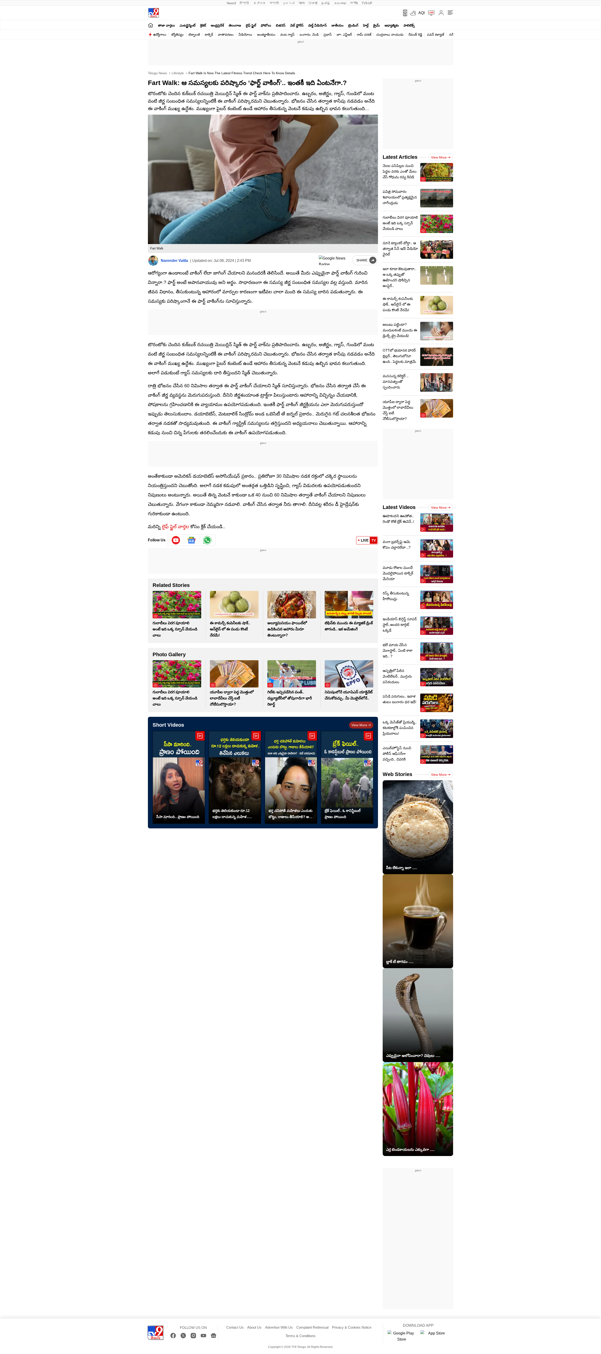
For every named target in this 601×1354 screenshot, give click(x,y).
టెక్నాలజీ (194, 34)
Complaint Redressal (312, 1327)
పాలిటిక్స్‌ (409, 25)
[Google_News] (192, 540)
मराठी (274, 3)
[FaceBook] (173, 1335)
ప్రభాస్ (328, 34)
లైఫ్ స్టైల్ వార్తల (175, 526)
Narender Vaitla (174, 261)
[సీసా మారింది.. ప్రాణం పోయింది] (179, 777)
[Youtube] (176, 540)
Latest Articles (400, 157)
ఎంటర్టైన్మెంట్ (188, 25)
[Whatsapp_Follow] (207, 540)
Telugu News (157, 73)
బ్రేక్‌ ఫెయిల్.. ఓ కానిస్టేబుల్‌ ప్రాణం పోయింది (343, 814)
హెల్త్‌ (366, 25)
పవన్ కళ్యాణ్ (435, 34)
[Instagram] (193, 1335)
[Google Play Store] (401, 1336)
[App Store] (434, 1336)
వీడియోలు (245, 34)
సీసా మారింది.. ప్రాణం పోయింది (177, 817)
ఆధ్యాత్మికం (392, 25)
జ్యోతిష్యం (177, 34)
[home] (150, 25)
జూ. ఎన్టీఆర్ (344, 34)
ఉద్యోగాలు (159, 34)
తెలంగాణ (235, 25)
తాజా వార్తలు (166, 25)
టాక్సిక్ (209, 34)
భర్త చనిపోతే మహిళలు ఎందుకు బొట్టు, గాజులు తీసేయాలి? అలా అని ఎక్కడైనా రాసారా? (291, 814)
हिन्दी (245, 3)
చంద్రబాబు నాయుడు (390, 34)
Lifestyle (177, 73)
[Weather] (412, 13)
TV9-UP (367, 3)
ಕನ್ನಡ (260, 3)
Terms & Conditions (300, 1336)
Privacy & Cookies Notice (351, 1327)
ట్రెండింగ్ (353, 25)
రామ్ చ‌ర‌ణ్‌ (364, 34)
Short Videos (168, 725)
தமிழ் (325, 3)
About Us (254, 1327)
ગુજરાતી (288, 3)
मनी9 (354, 3)
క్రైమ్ (376, 25)
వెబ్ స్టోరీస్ (297, 25)
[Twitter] (183, 1335)
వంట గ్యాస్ (287, 34)
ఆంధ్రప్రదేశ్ (217, 25)
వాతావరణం (226, 34)
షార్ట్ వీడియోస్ (317, 25)
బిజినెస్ (280, 25)
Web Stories (397, 774)
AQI (421, 13)
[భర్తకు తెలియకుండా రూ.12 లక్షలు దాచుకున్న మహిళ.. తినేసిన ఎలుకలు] (235, 777)
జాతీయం (337, 25)
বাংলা (301, 3)
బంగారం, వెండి (309, 34)
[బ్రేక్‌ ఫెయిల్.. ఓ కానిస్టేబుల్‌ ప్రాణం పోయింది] (347, 777)
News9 (231, 3)
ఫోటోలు (266, 25)
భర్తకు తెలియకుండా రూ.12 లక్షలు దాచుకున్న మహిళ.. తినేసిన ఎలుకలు (231, 814)
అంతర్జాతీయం (266, 34)
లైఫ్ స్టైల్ (251, 25)
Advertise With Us (279, 1327)
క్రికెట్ (203, 25)
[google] (334, 260)
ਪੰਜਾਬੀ (312, 3)
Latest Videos (399, 507)
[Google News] (213, 1335)
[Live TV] (430, 13)
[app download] (403, 13)
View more (359, 725)
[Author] (153, 260)
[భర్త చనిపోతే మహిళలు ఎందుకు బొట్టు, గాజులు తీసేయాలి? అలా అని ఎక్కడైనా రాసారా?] (291, 777)
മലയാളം (340, 3)
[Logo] (153, 13)
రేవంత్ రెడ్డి (415, 34)
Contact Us (235, 1327)
